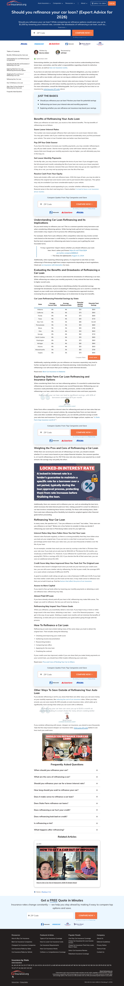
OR (99, 965)
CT (27, 965)
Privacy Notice (101, 945)
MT (72, 965)
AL (12, 965)
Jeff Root (63, 53)
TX (12, 968)
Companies (57, 3)
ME (54, 965)
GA (36, 965)
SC (106, 965)
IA (45, 965)
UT (15, 968)
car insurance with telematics (52, 265)
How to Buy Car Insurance (20, 938)
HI (38, 965)
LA (52, 965)
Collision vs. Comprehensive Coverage (52, 952)
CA (22, 965)
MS (67, 965)
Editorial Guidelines (103, 942)
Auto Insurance (43, 3)
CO (24, 965)
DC (32, 965)
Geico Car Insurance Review (77, 950)
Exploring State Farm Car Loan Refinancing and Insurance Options (16, 69)
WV (25, 968)
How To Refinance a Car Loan (15, 83)
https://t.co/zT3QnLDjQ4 (78, 250)
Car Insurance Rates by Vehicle (22, 952)
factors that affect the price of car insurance (76, 581)
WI (28, 968)
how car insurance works (58, 68)
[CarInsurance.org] (16, 3)
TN (110, 965)
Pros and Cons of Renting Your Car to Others (59, 662)
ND (91, 965)
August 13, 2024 (78, 256)
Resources (69, 3)
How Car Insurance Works (49, 949)
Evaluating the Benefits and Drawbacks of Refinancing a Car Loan (18, 64)
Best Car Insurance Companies (22, 942)
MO (69, 965)
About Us (100, 938)
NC (89, 965)
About (83, 3)
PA (102, 965)
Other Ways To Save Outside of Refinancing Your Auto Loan (15, 87)
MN (64, 965)
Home (38, 892)
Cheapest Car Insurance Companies (23, 945)
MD (57, 965)
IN (43, 965)
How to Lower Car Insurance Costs (51, 942)
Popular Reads (74, 935)
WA (22, 968)
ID (40, 965)
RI (103, 965)
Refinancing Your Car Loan (14, 79)
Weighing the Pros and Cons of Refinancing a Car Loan (15, 74)
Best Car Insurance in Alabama (54, 372)
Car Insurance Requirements (49, 945)
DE (29, 965)
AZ (17, 965)
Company (101, 935)
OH (94, 965)
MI (62, 965)
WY (30, 968)
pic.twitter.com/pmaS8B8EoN (67, 253)
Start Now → (94, 357)
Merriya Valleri (44, 53)
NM (84, 965)
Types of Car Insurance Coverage (51, 938)
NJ (82, 965)
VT (17, 968)
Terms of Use (89, 37)
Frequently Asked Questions (14, 91)
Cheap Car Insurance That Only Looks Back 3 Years (81, 946)
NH (79, 965)
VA (20, 968)
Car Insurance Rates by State (21, 949)
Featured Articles (47, 935)
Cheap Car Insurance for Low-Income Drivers (80, 942)
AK (15, 965)
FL (33, 965)
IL (41, 965)
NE (75, 965)
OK (97, 965)
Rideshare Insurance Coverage (78, 954)
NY (87, 965)
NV (77, 965)
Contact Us (100, 952)
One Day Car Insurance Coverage (79, 938)
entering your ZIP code (52, 89)
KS (47, 965)
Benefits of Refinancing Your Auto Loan (17, 55)
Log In (112, 3)
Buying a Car (46, 892)
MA (59, 965)
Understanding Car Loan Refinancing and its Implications (18, 59)
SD (108, 965)
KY (49, 965)
